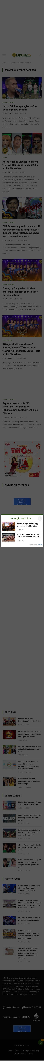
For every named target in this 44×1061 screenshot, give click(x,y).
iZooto (40, 544)
